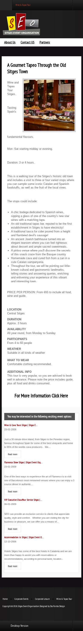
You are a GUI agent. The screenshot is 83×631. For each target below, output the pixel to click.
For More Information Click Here (41, 395)
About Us (10, 42)
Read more (12, 454)
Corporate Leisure (42, 598)
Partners (45, 42)
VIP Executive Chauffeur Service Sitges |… (23, 499)
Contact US (27, 42)
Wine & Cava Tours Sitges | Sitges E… (21, 425)
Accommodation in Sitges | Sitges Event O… (24, 537)
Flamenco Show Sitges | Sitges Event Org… (23, 462)
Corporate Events (21, 598)
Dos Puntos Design (57, 606)
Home (5, 598)
